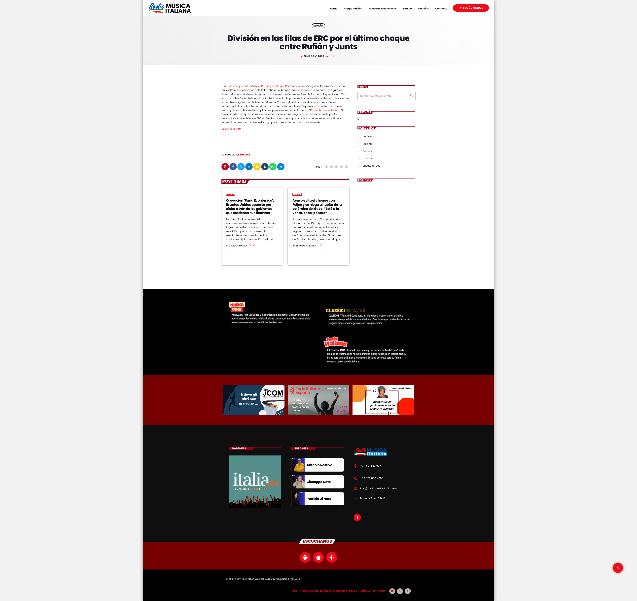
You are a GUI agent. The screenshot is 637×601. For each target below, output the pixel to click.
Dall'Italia (368, 136)
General (367, 151)
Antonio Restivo (319, 465)
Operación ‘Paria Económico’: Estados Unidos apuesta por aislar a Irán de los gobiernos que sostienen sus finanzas (250, 206)
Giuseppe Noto (319, 482)
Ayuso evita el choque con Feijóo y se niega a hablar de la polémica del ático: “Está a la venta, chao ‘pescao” (317, 206)
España (318, 26)
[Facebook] (408, 591)
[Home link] (169, 8)
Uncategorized (371, 166)
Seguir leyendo (231, 129)
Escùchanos (471, 8)
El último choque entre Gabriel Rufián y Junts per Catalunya (260, 86)
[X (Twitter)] (400, 591)
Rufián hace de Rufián (324, 110)
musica (367, 158)
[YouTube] (392, 591)
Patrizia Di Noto (319, 498)
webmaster (243, 154)
